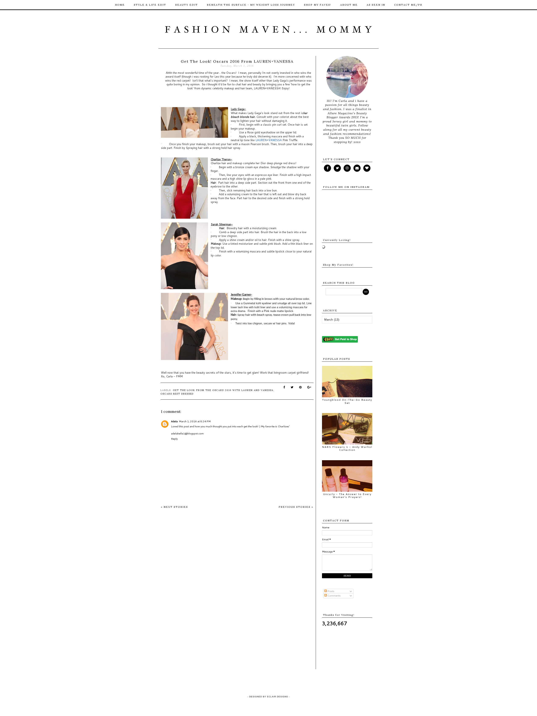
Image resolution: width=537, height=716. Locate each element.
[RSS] (337, 168)
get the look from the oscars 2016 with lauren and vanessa (223, 390)
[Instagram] (347, 168)
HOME (120, 4)
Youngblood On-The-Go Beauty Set (347, 401)
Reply (174, 439)
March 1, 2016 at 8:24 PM (195, 421)
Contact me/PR (408, 4)
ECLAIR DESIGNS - (278, 696)
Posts (330, 591)
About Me (349, 4)
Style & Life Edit (150, 4)
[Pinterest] (357, 168)
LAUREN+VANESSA (268, 140)
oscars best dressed (177, 393)
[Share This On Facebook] (284, 387)
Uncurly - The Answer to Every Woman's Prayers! (347, 495)
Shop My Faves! (317, 4)
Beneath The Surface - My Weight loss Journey (251, 4)
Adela (174, 421)
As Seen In (376, 4)
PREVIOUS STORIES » (296, 506)
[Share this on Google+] (309, 387)
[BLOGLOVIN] (366, 168)
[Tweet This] (292, 387)
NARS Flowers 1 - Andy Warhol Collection (347, 448)
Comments (334, 595)
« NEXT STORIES (174, 506)
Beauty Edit (186, 4)
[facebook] (327, 168)
